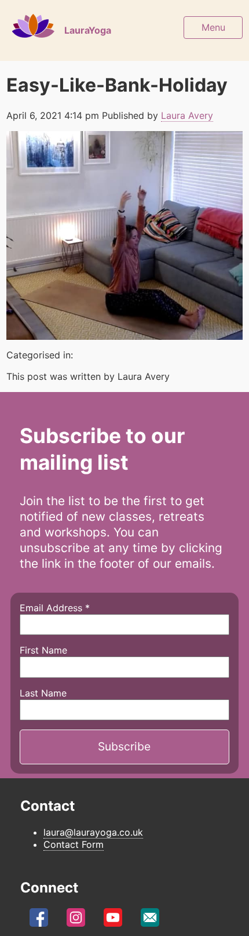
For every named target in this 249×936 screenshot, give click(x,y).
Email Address (55, 608)
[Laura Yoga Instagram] (76, 920)
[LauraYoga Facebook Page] (39, 920)
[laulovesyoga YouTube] (113, 920)
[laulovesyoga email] (150, 920)
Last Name (43, 693)
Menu (213, 27)
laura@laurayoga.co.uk (93, 832)
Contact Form (73, 844)
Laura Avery (187, 115)
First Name (43, 650)
